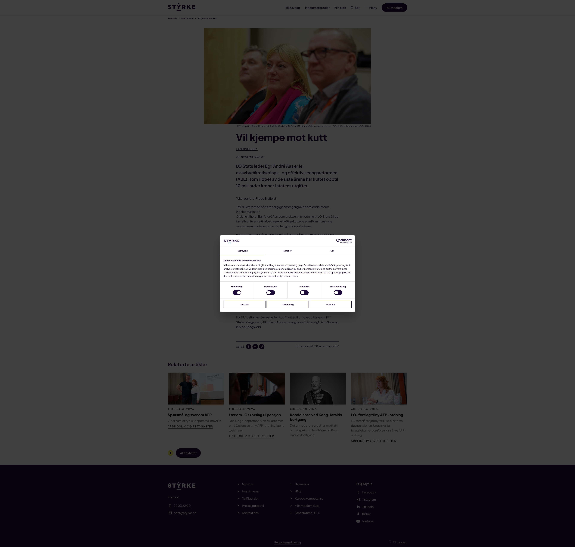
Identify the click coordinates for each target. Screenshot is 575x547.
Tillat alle (330, 304)
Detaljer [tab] (287, 250)
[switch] (270, 292)
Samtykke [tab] (242, 250)
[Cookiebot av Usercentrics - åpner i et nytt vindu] (338, 241)
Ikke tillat (244, 304)
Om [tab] (332, 250)
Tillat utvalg (288, 304)
